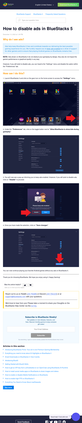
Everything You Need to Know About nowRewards (23, 382)
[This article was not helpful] (30, 285)
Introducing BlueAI (11, 360)
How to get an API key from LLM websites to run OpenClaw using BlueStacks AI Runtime (36, 367)
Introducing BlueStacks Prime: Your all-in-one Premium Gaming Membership (32, 349)
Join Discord (52, 293)
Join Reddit (31, 293)
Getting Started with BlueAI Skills (16, 364)
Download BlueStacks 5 (68, 5)
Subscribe (41, 335)
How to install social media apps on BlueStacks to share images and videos (31, 371)
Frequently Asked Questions (56, 14)
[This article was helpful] (25, 285)
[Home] (8, 5)
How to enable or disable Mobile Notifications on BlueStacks (26, 375)
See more (8, 387)
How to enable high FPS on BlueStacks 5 (19, 378)
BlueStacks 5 (38, 14)
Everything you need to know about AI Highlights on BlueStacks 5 (28, 353)
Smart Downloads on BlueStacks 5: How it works (22, 357)
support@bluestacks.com (15, 296)
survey (33, 305)
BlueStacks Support (24, 14)
